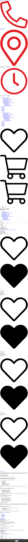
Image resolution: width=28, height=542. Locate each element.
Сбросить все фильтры (3, 228)
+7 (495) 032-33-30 (2, 28)
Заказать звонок (2, 29)
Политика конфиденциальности (4, 524)
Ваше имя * (1, 527)
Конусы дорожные (5, 217)
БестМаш (2, 225)
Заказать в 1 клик (2, 290)
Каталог (3, 206)
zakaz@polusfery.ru (2, 519)
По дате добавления (12, 229)
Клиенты (3, 514)
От (1, 222)
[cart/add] (0, 411)
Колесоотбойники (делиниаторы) (6, 219)
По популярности (8, 229)
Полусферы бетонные (4, 212)
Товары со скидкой (3, 227)
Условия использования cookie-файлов (5, 523)
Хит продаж (2, 226)
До (1, 223)
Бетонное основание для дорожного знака (7, 213)
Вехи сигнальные (5, 218)
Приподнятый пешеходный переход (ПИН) (7, 216)
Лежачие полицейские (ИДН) (5, 214)
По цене (5, 229)
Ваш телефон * (2, 528)
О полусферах (3, 515)
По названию (2, 229)
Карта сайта (3, 516)
